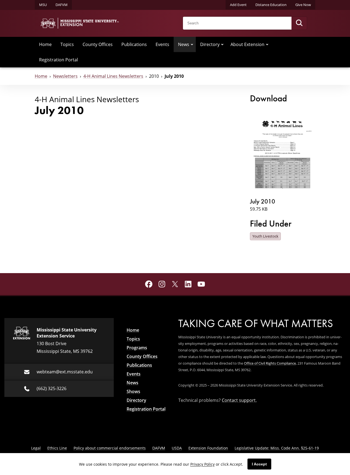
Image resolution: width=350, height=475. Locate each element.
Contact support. (239, 400)
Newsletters (65, 76)
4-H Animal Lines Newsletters (113, 76)
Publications (134, 44)
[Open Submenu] (192, 44)
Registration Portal (58, 60)
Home (45, 44)
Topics (67, 44)
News (183, 44)
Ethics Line (57, 448)
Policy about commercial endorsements (110, 448)
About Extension (247, 44)
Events (162, 44)
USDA (177, 448)
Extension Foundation (208, 448)
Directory (210, 44)
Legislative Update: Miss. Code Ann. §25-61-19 (277, 448)
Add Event (238, 4)
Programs (137, 348)
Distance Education (271, 4)
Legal (36, 448)
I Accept (259, 464)
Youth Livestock (265, 236)
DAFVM (62, 4)
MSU (43, 4)
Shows (133, 391)
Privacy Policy (202, 464)
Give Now (303, 4)
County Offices (98, 44)
